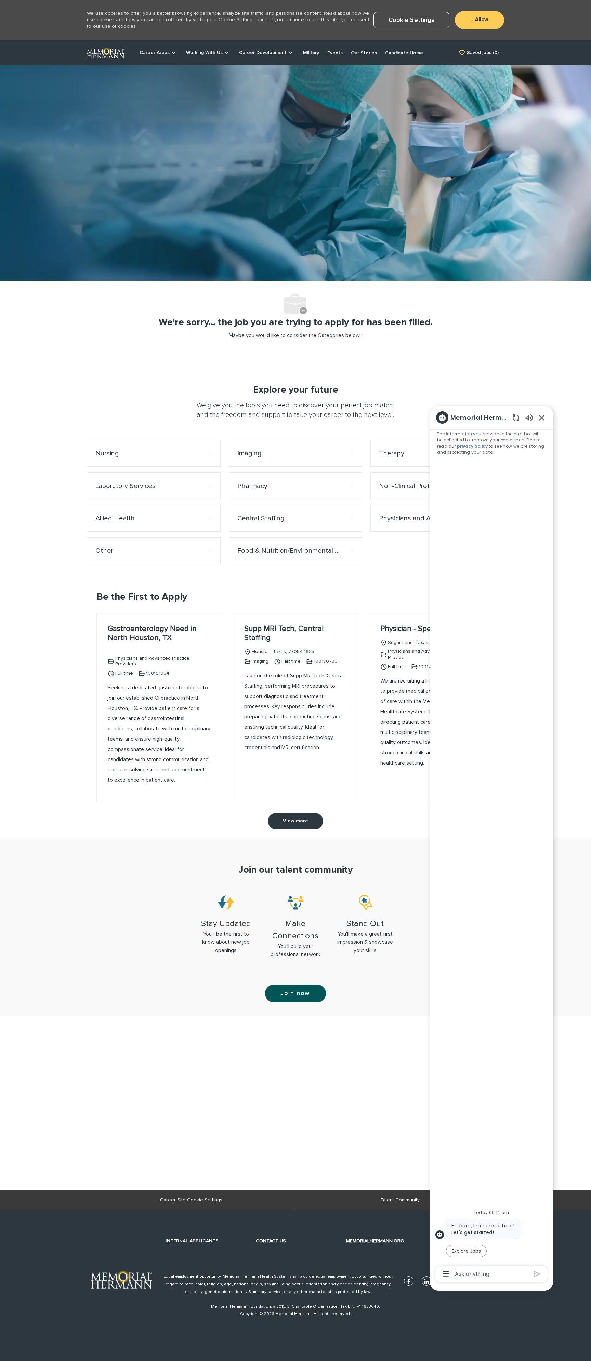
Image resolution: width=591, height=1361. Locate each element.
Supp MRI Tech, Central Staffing (284, 633)
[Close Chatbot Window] (541, 417)
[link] (121, 1279)
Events (335, 53)
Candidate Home (404, 53)
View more (295, 821)
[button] (411, 20)
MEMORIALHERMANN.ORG (375, 1241)
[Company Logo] (105, 52)
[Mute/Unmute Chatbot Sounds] (529, 417)
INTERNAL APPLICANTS (192, 1241)
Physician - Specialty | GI (420, 629)
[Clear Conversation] (516, 417)
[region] (491, 845)
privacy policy (473, 446)
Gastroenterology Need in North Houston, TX (152, 633)
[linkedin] (426, 1281)
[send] (537, 1274)
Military (311, 53)
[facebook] (408, 1281)
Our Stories (364, 53)
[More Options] (446, 1274)
